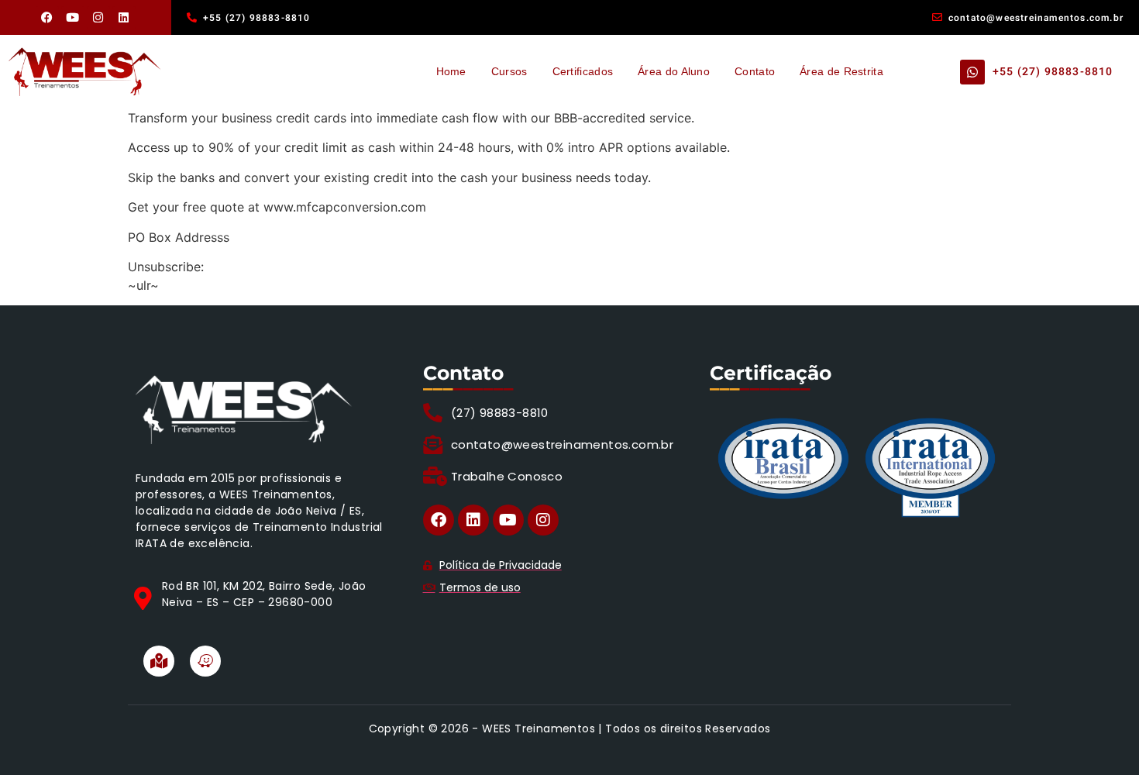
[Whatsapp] (972, 72)
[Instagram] (98, 17)
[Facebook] (47, 17)
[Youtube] (72, 17)
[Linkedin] (124, 17)
